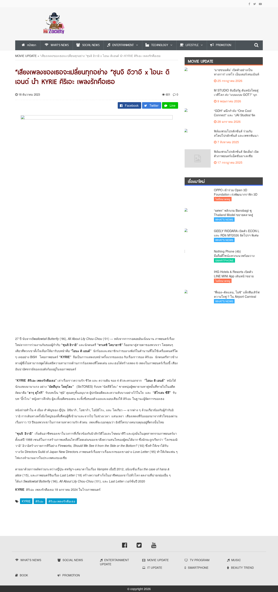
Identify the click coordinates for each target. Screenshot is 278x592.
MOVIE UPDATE (26, 56)
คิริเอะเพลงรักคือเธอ (61, 501)
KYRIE (26, 501)
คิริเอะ (39, 501)
